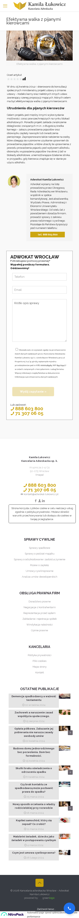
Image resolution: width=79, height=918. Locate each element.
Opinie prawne (39, 630)
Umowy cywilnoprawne (39, 570)
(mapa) (39, 474)
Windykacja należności (39, 624)
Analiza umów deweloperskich (39, 576)
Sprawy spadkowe (39, 547)
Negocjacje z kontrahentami (40, 607)
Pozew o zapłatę (39, 565)
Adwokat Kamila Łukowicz (47, 179)
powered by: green (39, 897)
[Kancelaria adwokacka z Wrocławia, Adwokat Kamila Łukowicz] (39, 6)
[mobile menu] (5, 6)
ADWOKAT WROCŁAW (34, 257)
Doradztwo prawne (40, 601)
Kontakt (39, 672)
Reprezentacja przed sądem (39, 613)
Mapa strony (40, 666)
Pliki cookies (39, 661)
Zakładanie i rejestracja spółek (39, 618)
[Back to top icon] (39, 883)
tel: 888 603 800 (48, 234)
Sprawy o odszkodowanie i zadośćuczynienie (39, 559)
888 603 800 (29, 408)
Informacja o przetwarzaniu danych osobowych (36, 377)
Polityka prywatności (39, 655)
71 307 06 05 (29, 413)
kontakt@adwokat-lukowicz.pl (40, 494)
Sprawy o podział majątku (39, 553)
